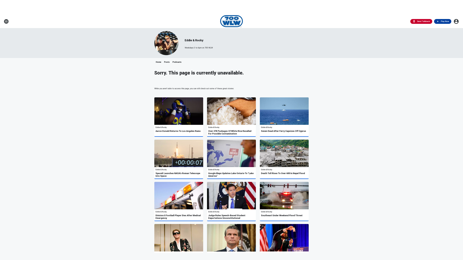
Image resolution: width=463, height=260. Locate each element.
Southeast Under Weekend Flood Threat (282, 215)
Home (158, 62)
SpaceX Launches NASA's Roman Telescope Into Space (178, 174)
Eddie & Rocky (194, 40)
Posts (167, 62)
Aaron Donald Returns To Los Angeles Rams (178, 131)
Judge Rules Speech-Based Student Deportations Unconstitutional (226, 216)
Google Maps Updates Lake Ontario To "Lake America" (231, 174)
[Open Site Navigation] (6, 21)
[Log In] (456, 21)
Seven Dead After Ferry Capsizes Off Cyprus (283, 131)
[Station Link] (231, 21)
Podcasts (177, 62)
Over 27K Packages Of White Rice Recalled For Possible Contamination (229, 132)
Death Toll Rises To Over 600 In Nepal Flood (283, 173)
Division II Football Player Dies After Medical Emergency (178, 216)
